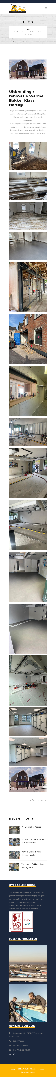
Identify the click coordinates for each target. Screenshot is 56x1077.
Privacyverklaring (28, 1072)
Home (28, 29)
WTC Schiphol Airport (31, 827)
